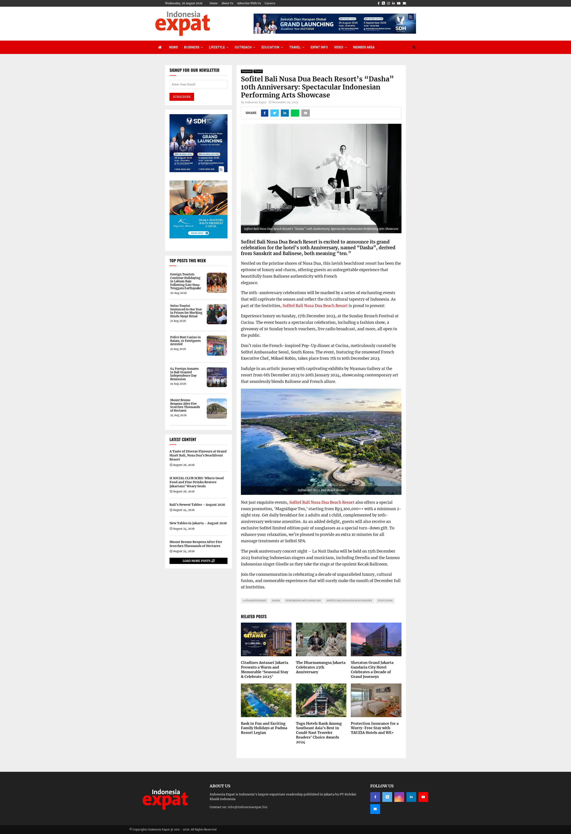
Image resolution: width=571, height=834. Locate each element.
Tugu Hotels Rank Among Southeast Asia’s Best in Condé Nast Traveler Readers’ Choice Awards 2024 (319, 732)
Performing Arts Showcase (303, 600)
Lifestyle (217, 47)
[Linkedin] (411, 797)
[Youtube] (423, 797)
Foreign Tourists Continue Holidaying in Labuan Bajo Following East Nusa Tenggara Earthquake (185, 281)
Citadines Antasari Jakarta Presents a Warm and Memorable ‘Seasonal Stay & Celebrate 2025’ (264, 669)
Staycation (385, 600)
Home (214, 3)
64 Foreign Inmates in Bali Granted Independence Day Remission (184, 374)
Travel (295, 47)
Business (191, 47)
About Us (227, 3)
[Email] (375, 809)
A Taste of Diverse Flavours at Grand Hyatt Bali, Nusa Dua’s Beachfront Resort (198, 455)
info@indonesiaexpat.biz (247, 807)
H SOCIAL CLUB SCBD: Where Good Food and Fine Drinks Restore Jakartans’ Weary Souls (197, 482)
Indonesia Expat (256, 102)
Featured (247, 71)
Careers (270, 3)
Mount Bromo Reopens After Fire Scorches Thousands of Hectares (185, 405)
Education (270, 47)
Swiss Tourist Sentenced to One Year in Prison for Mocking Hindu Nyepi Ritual (186, 311)
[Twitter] (387, 797)
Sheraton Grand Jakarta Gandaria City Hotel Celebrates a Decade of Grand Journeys (372, 669)
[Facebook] (375, 797)
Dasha (276, 600)
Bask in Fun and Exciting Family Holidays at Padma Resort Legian (264, 728)
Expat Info (319, 47)
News (173, 47)
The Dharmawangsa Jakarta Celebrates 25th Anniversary (320, 667)
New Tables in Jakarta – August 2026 (198, 523)
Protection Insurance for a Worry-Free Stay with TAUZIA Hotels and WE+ (375, 728)
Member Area (363, 47)
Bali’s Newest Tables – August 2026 (197, 505)
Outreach (243, 47)
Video (338, 47)
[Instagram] (399, 797)
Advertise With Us (249, 3)
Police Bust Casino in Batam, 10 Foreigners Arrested (185, 341)
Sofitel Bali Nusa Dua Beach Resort (315, 305)
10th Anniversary (254, 600)
